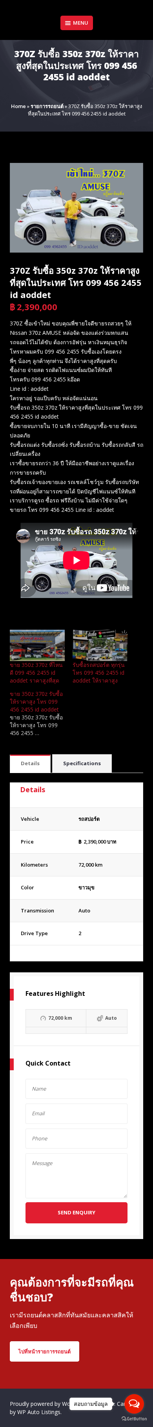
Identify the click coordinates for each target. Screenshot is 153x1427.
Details (30, 763)
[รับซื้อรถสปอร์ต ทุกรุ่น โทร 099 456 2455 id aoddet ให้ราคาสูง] (100, 645)
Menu (80, 22)
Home (18, 106)
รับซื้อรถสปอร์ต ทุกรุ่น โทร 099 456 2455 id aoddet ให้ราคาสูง (99, 672)
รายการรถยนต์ (47, 106)
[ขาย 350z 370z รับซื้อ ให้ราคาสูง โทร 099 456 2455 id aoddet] (41, 713)
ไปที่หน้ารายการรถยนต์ (44, 1351)
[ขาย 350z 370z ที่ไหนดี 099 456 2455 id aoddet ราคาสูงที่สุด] (37, 645)
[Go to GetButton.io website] (134, 1419)
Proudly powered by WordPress (50, 1403)
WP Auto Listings (38, 1412)
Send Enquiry (76, 1212)
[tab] (30, 764)
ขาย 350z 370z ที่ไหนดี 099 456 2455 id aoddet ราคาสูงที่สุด (36, 672)
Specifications (82, 763)
